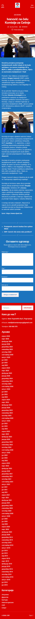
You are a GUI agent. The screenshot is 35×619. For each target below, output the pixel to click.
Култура (5, 600)
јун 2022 (5, 458)
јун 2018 (5, 585)
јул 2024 (5, 392)
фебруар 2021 (7, 500)
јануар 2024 (6, 407)
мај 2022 (5, 460)
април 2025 (6, 368)
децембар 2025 (7, 347)
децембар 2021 (7, 474)
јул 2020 (5, 519)
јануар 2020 (6, 534)
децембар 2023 (7, 410)
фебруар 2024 (7, 405)
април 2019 (6, 558)
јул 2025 (5, 360)
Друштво (5, 597)
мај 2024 (5, 397)
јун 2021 (5, 489)
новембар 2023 (7, 413)
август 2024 (6, 389)
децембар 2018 (7, 569)
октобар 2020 (6, 511)
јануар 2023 (6, 439)
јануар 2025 (6, 376)
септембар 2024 (7, 386)
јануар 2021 (6, 503)
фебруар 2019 (7, 564)
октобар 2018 (6, 574)
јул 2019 (5, 550)
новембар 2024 (7, 381)
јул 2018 (5, 582)
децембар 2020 (7, 505)
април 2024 (6, 399)
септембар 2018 (7, 577)
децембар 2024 (7, 378)
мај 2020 (5, 524)
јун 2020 (5, 521)
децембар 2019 (7, 537)
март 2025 (5, 370)
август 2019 (6, 548)
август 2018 (6, 579)
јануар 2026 (6, 344)
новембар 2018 (7, 572)
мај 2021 (5, 492)
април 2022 (6, 463)
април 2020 (6, 527)
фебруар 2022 (7, 468)
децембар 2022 (7, 442)
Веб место (5, 285)
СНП (3, 605)
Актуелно (17, 14)
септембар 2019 (7, 545)
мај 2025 (5, 365)
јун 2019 (5, 553)
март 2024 (5, 402)
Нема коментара (18, 29)
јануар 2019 (6, 566)
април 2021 (6, 495)
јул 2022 (5, 455)
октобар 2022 (6, 447)
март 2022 (5, 466)
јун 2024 (5, 394)
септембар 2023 (7, 418)
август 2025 (6, 357)
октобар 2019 (6, 542)
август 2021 (6, 484)
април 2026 (6, 336)
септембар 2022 (7, 450)
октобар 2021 (6, 479)
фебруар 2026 (7, 341)
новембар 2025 (7, 349)
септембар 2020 (7, 513)
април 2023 (6, 431)
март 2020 (5, 529)
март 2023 (5, 434)
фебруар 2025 (7, 373)
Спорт (4, 608)
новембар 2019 (7, 540)
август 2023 (6, 421)
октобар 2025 (6, 352)
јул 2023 (5, 423)
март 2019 (5, 561)
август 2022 (6, 452)
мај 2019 (5, 556)
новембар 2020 (7, 508)
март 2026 (5, 339)
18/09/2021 (25, 27)
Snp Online (15, 27)
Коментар (5, 252)
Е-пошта (5, 276)
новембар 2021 (7, 476)
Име (3, 268)
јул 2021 (5, 487)
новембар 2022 (7, 444)
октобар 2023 (6, 415)
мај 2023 (5, 429)
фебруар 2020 (7, 532)
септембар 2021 (7, 482)
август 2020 (6, 516)
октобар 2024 (6, 384)
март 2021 (5, 497)
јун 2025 (5, 362)
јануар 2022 (6, 471)
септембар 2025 (7, 355)
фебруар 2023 (7, 437)
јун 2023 (5, 426)
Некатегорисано (8, 602)
